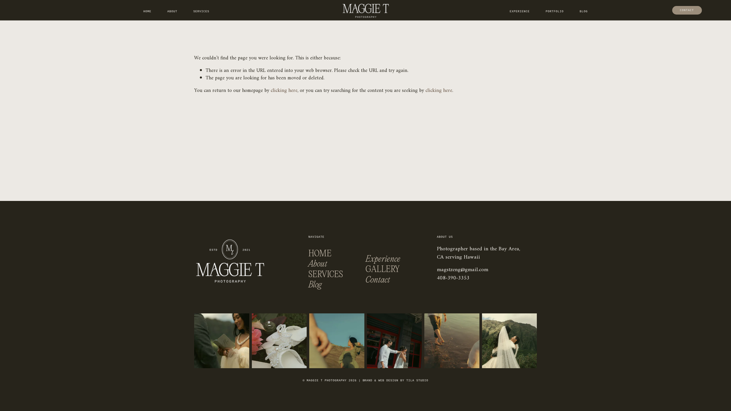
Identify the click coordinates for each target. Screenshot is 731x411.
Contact (687, 10)
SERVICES (325, 275)
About (172, 11)
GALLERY (383, 270)
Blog (584, 11)
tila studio (417, 380)
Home (147, 11)
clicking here (284, 90)
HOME (320, 254)
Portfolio (555, 11)
